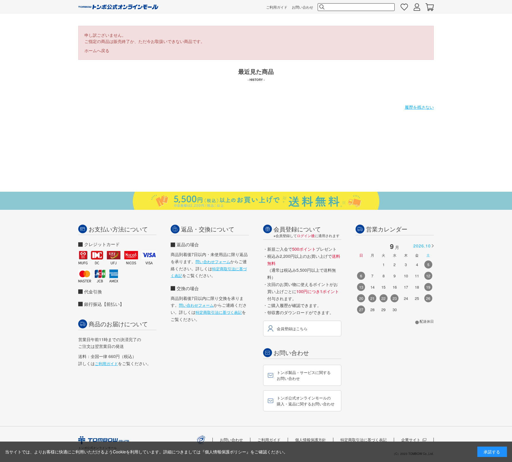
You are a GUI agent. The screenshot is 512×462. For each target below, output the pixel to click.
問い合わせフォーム (213, 261)
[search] (321, 7)
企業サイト (410, 439)
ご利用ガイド (276, 6)
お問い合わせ (302, 6)
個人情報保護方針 (310, 439)
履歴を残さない (419, 107)
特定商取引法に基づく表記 (219, 312)
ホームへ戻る (96, 50)
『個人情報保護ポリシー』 (225, 452)
